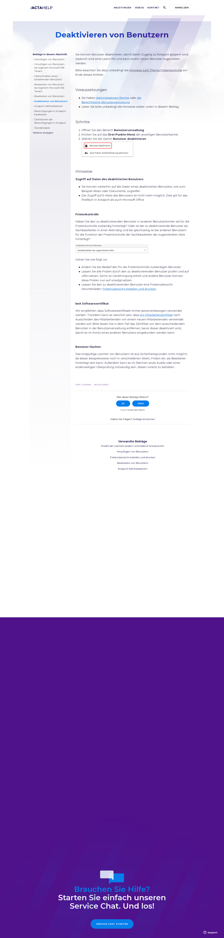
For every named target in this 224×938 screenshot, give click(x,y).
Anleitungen (122, 7)
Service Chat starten (112, 923)
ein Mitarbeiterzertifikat (156, 315)
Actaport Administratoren (48, 106)
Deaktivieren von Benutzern (51, 101)
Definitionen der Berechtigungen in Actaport (50, 121)
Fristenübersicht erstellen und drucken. (129, 289)
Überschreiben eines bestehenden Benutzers (48, 78)
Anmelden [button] (182, 7)
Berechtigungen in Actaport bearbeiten (50, 113)
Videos (139, 7)
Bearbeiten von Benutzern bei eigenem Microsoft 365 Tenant (49, 88)
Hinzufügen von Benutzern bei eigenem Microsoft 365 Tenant (49, 67)
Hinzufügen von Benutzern (49, 59)
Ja (123, 403)
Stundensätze (42, 127)
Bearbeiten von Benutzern (49, 96)
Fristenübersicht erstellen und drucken (132, 457)
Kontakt (153, 7)
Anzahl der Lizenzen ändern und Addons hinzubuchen (132, 445)
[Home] (41, 7)
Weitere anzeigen (43, 132)
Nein (141, 403)
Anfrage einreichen (144, 419)
